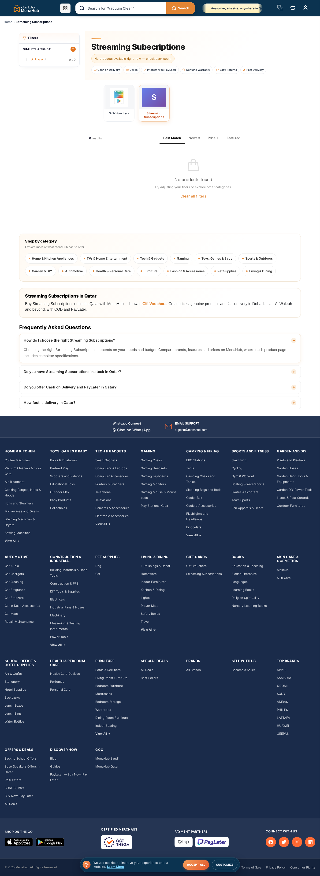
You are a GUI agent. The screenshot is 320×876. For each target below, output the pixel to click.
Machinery (57, 615)
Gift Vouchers (154, 304)
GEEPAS (283, 733)
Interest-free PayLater (161, 69)
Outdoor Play (59, 492)
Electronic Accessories (112, 516)
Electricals (57, 599)
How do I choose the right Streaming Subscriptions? (69, 340)
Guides (55, 766)
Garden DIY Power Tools (295, 490)
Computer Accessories (112, 476)
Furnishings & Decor (155, 566)
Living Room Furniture (111, 678)
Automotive (74, 271)
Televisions (103, 500)
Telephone (103, 492)
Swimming (239, 460)
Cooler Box (194, 498)
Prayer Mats (149, 606)
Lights (145, 598)
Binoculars (193, 527)
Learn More (115, 867)
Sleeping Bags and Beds (203, 490)
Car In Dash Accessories (22, 606)
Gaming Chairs (151, 460)
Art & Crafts (13, 673)
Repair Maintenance (19, 621)
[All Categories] (65, 8)
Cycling (237, 468)
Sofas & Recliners (108, 670)
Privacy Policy (276, 867)
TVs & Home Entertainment (107, 258)
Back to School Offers (21, 758)
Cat (97, 574)
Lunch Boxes (14, 705)
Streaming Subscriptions (204, 574)
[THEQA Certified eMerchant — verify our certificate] (116, 842)
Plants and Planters (291, 460)
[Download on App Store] (19, 842)
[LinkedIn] (310, 842)
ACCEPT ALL (196, 864)
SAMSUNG (285, 678)
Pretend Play (59, 468)
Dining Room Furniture (111, 717)
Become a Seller (243, 670)
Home (8, 22)
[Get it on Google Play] (50, 842)
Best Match (172, 138)
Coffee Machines (17, 460)
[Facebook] (271, 842)
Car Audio (12, 566)
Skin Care (284, 578)
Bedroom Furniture (109, 686)
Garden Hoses (287, 468)
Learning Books (243, 590)
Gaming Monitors (153, 484)
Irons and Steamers (19, 503)
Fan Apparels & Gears (247, 508)
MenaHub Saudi (107, 758)
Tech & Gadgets (152, 258)
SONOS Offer (14, 788)
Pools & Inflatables (63, 460)
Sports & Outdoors (259, 258)
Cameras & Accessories (112, 508)
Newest (194, 138)
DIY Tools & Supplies (65, 591)
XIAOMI (282, 686)
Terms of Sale (251, 867)
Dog (98, 566)
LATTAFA (283, 717)
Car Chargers (14, 574)
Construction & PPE (64, 583)
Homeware (149, 574)
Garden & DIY (42, 271)
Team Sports (241, 500)
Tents (190, 468)
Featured (233, 138)
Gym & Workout (243, 476)
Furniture (150, 271)
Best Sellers (149, 678)
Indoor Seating (106, 725)
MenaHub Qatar (107, 766)
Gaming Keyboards (154, 476)
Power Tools (59, 637)
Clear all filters (193, 196)
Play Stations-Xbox (154, 505)
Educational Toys (62, 484)
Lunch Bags (13, 713)
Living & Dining (260, 271)
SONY (281, 694)
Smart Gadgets (106, 460)
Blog (53, 758)
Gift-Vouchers (196, 566)
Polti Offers (13, 780)
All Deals (147, 670)
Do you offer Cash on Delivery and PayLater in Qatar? (70, 387)
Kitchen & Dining (153, 590)
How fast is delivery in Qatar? (49, 402)
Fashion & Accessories (187, 271)
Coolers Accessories (201, 505)
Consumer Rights (302, 867)
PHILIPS (282, 710)
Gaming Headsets (154, 468)
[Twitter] (284, 842)
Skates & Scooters (245, 492)
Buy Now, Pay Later (19, 796)
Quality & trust (37, 49)
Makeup (283, 570)
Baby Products (60, 500)
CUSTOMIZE (225, 864)
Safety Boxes (150, 613)
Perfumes (57, 681)
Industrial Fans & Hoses (67, 607)
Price (212, 138)
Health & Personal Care (113, 271)
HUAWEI (283, 725)
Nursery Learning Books (249, 606)
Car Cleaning (14, 582)
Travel (145, 621)
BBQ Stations (195, 460)
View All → (12, 541)
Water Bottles (14, 721)
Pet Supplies (226, 271)
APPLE (281, 670)
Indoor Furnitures (153, 582)
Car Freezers (14, 598)
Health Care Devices (65, 673)
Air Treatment (15, 482)
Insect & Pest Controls (293, 498)
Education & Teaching (247, 566)
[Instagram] (297, 842)
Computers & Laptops (111, 468)
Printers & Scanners (109, 484)
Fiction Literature (244, 574)
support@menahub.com (191, 430)
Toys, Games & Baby (216, 258)
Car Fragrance (15, 590)
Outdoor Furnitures (291, 505)
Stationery (12, 681)
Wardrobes (103, 710)
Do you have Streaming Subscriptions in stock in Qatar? (72, 371)
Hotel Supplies (15, 689)
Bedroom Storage (108, 702)
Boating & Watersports (248, 484)
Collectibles (58, 508)
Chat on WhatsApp (133, 430)
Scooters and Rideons (66, 476)
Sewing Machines (17, 533)
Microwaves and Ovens (22, 511)
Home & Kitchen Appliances (53, 258)
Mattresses (103, 694)
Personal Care (60, 689)
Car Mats (11, 613)
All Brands (193, 670)
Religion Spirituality (245, 598)
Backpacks (12, 697)
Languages (240, 582)
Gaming (183, 258)
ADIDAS (282, 702)
